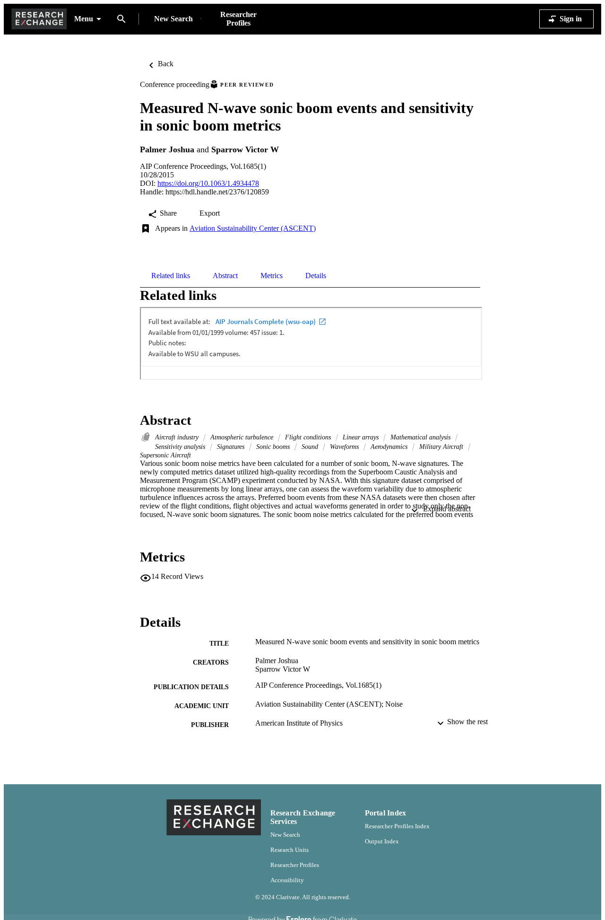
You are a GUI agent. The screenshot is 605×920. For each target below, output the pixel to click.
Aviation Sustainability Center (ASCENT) (253, 228)
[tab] (170, 275)
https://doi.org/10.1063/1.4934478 (208, 183)
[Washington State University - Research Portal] (39, 19)
